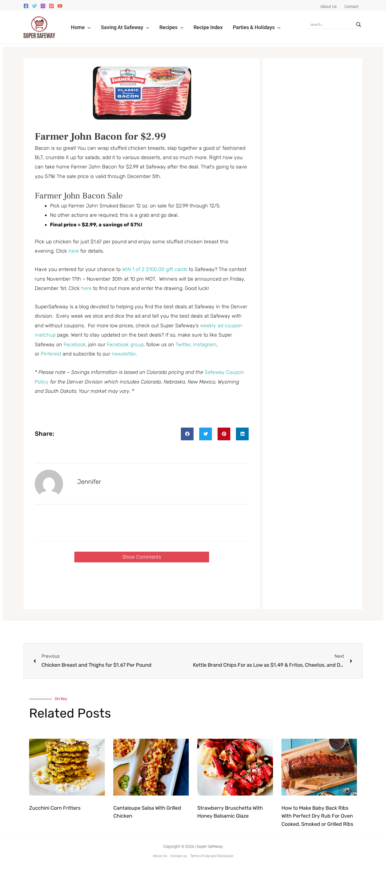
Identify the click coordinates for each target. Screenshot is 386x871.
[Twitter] (34, 5)
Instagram (204, 344)
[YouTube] (59, 5)
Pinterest (52, 354)
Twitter (182, 344)
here (73, 251)
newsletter (124, 354)
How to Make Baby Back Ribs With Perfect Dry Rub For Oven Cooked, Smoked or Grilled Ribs (317, 816)
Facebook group (125, 344)
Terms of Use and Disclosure (211, 856)
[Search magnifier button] (359, 25)
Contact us (178, 856)
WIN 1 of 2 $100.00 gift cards (154, 269)
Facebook (75, 344)
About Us (160, 856)
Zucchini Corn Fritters (55, 808)
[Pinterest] (51, 5)
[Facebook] (26, 5)
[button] (88, 27)
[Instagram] (42, 5)
